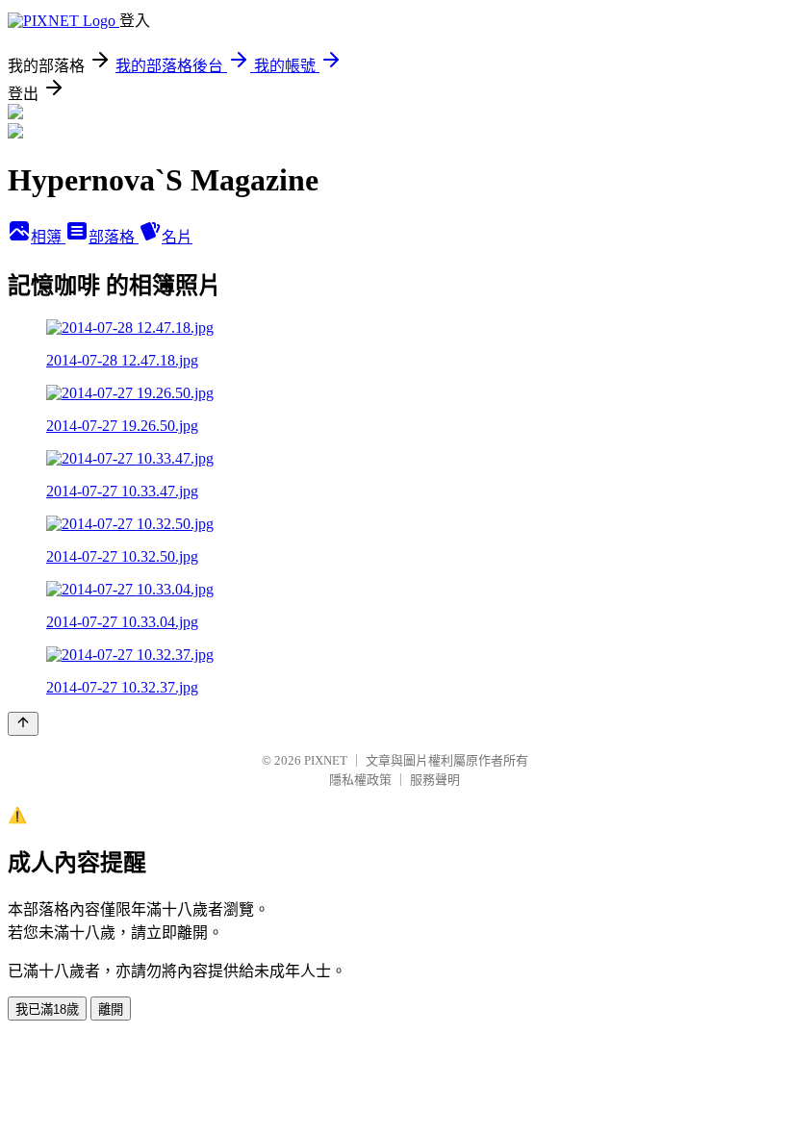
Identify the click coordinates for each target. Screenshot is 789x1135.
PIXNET (325, 760)
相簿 (48, 237)
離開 (110, 1009)
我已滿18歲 (47, 1009)
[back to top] (23, 724)
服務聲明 (435, 779)
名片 (177, 237)
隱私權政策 (360, 779)
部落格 (114, 237)
